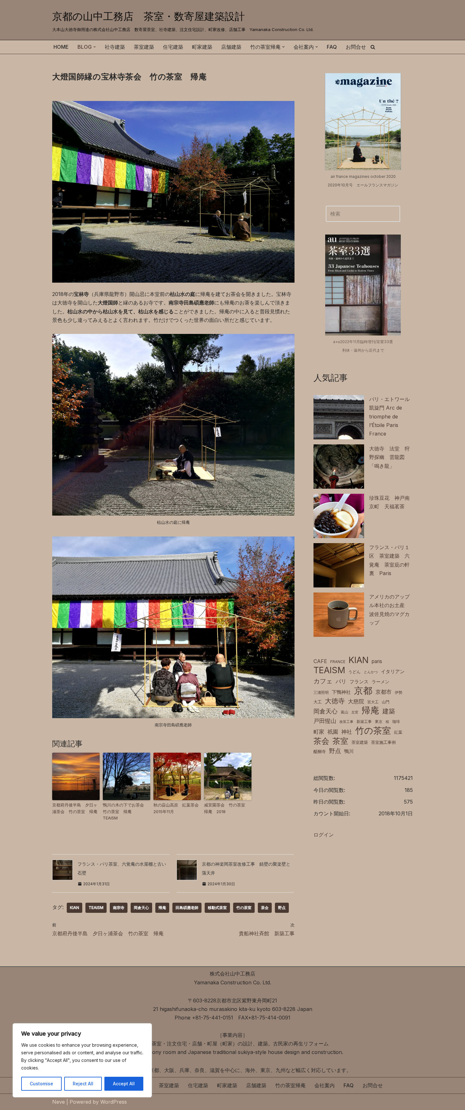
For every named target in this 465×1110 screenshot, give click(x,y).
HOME (61, 47)
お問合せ (356, 47)
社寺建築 (115, 47)
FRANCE (337, 661)
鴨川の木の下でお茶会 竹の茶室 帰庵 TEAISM (125, 811)
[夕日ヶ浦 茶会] (76, 776)
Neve (58, 1102)
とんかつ (371, 672)
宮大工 (373, 701)
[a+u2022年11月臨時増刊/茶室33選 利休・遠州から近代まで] (363, 285)
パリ (341, 681)
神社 (346, 732)
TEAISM (96, 907)
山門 (385, 701)
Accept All (124, 1083)
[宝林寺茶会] (173, 281)
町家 (318, 731)
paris (377, 661)
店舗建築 (231, 47)
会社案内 (324, 1085)
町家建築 (202, 47)
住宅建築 (173, 47)
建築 (388, 711)
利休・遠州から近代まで (363, 350)
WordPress (113, 1102)
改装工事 (346, 722)
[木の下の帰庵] (126, 776)
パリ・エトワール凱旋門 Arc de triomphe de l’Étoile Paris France (389, 416)
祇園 (332, 731)
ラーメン (380, 681)
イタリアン (393, 671)
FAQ (332, 47)
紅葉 (398, 732)
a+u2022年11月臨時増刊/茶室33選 (363, 341)
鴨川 (349, 751)
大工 (317, 701)
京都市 (383, 692)
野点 (282, 907)
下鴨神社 (341, 692)
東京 (378, 721)
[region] (82, 1060)
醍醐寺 (319, 751)
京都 (363, 690)
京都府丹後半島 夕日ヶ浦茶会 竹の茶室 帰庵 (74, 808)
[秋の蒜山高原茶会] (177, 776)
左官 (354, 712)
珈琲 (396, 721)
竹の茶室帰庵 (290, 1085)
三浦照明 (321, 692)
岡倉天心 (141, 907)
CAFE (320, 661)
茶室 (340, 741)
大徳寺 (335, 701)
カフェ (322, 681)
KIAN (74, 907)
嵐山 (344, 712)
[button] (94, 47)
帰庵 (162, 907)
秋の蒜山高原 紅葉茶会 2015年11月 (177, 808)
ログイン (323, 834)
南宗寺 (118, 907)
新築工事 (364, 721)
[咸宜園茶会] (227, 776)
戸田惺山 (324, 720)
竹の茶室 (243, 907)
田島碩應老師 (187, 907)
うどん (354, 671)
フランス (359, 682)
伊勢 (398, 692)
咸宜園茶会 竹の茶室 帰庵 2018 (226, 808)
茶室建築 (144, 47)
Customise (41, 1083)
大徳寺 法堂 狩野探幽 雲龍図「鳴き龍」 (389, 457)
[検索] (372, 47)
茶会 (265, 907)
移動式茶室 (217, 907)
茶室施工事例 (383, 742)
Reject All (83, 1083)
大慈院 (356, 701)
